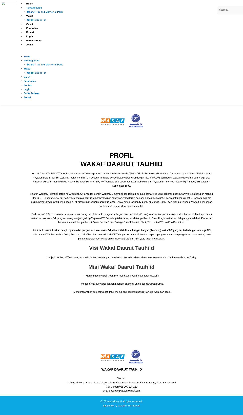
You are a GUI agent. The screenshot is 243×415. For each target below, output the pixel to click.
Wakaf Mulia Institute (129, 405)
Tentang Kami (34, 7)
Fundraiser (32, 28)
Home (29, 3)
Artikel (30, 44)
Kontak (30, 32)
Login (29, 36)
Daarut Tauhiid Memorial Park (45, 11)
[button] (117, 52)
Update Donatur (36, 20)
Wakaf (29, 16)
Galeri (29, 24)
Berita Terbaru (34, 40)
